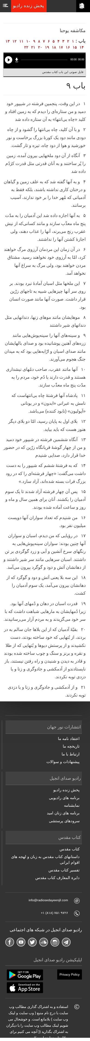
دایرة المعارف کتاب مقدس (57, 878)
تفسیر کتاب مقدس (64, 870)
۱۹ (47, 47)
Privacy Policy (70, 974)
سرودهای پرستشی (64, 821)
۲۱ (33, 47)
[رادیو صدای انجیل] (83, 6)
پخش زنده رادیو (66, 790)
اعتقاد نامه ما (69, 739)
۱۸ (54, 47)
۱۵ (75, 47)
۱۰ (28, 41)
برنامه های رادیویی (64, 798)
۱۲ (14, 41)
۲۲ (26, 47)
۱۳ (8, 41)
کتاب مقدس (70, 849)
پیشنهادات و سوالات (63, 762)
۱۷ (61, 47)
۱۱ (21, 41)
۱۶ (68, 47)
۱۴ (82, 47)
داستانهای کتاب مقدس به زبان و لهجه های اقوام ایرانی (45, 859)
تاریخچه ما (71, 746)
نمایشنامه (72, 805)
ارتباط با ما (71, 754)
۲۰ (40, 47)
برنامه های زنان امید (63, 813)
